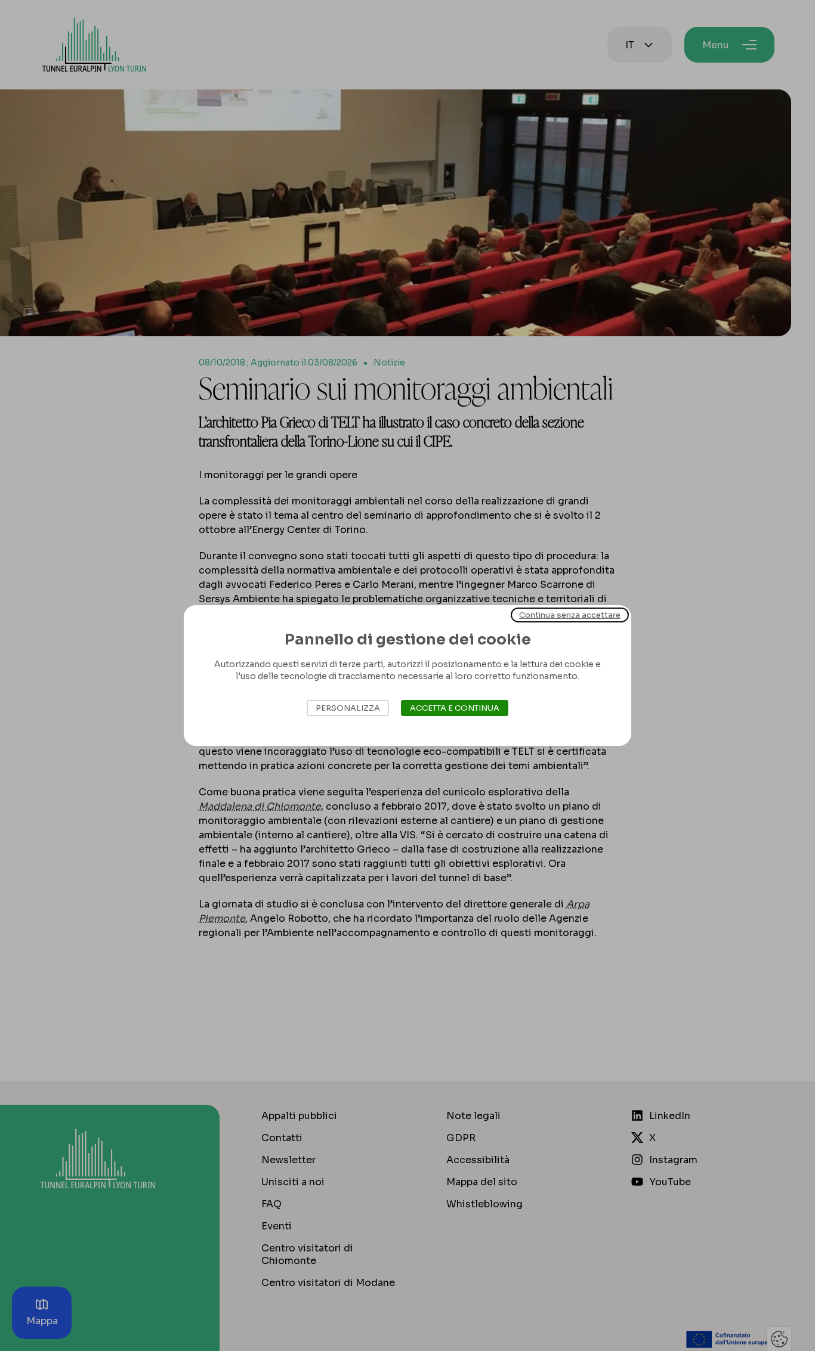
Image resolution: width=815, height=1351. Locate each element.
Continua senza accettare (569, 615)
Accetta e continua (454, 708)
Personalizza (348, 708)
